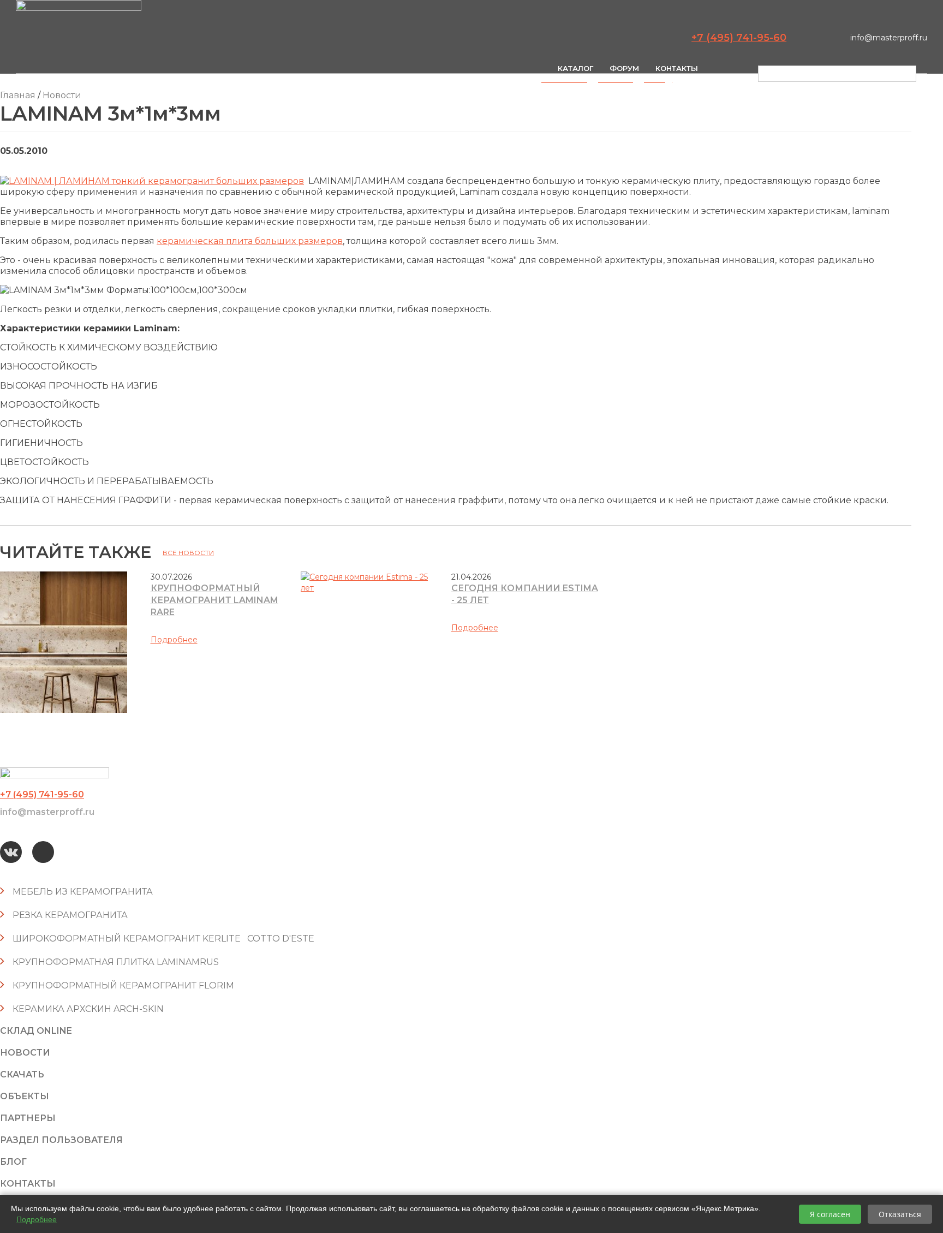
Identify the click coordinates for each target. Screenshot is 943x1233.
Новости (62, 95)
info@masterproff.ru (888, 38)
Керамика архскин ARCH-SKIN (88, 1009)
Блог (13, 1162)
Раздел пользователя (61, 1140)
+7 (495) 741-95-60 (738, 38)
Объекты (24, 1096)
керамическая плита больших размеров (250, 241)
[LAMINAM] (152, 181)
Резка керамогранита (70, 915)
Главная (17, 95)
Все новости (188, 553)
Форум (624, 68)
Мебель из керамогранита (83, 891)
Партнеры (28, 1118)
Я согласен (830, 1214)
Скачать (22, 1074)
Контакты (676, 68)
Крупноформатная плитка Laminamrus (116, 962)
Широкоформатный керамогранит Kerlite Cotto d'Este (163, 938)
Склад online (36, 1031)
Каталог (575, 68)
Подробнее (174, 640)
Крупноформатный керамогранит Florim (123, 985)
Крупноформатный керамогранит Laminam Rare (214, 600)
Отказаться (900, 1214)
